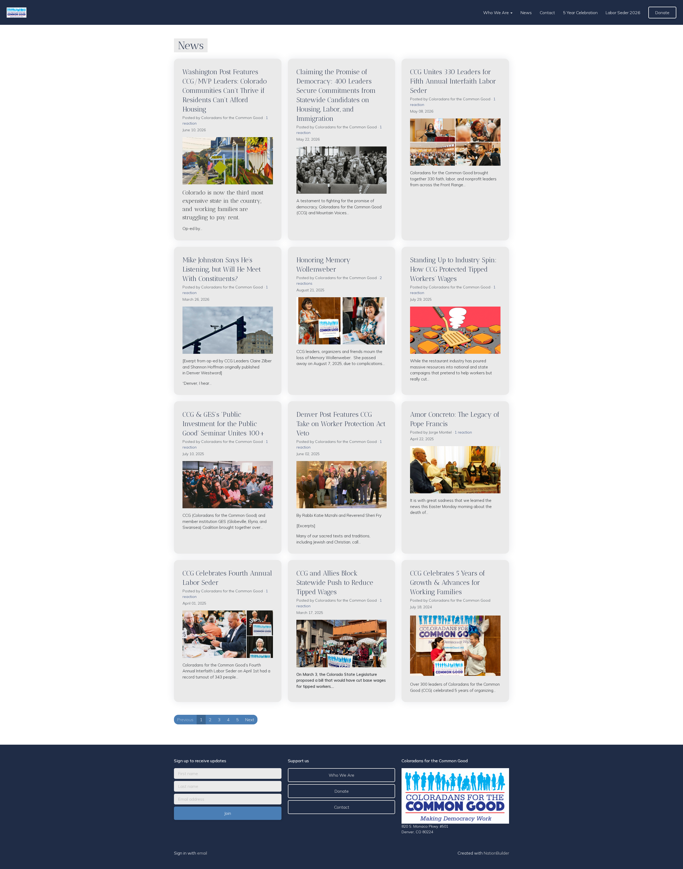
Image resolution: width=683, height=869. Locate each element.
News (526, 12)
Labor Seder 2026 (623, 12)
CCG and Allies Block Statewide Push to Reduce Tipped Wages (334, 582)
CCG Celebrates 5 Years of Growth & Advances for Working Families (447, 582)
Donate (662, 12)
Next (249, 719)
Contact (547, 12)
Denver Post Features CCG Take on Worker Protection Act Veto (341, 423)
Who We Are (496, 12)
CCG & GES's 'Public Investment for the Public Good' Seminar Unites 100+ (223, 423)
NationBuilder (496, 853)
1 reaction (463, 432)
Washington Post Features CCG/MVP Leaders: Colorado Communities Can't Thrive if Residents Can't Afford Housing (224, 90)
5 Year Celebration (580, 12)
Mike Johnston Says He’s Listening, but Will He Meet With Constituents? (221, 269)
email (202, 853)
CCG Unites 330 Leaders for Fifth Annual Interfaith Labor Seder (453, 81)
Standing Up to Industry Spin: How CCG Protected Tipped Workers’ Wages (453, 269)
